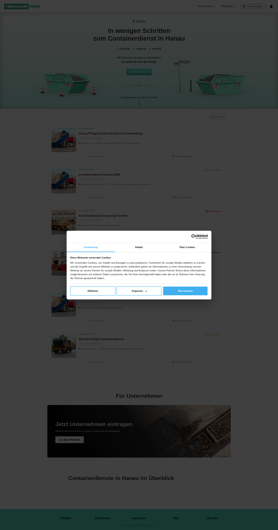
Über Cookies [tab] (187, 247)
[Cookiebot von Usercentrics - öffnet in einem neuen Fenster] (194, 236)
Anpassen (137, 290)
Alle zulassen (185, 290)
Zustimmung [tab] (91, 247)
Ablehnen (92, 290)
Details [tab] (139, 247)
